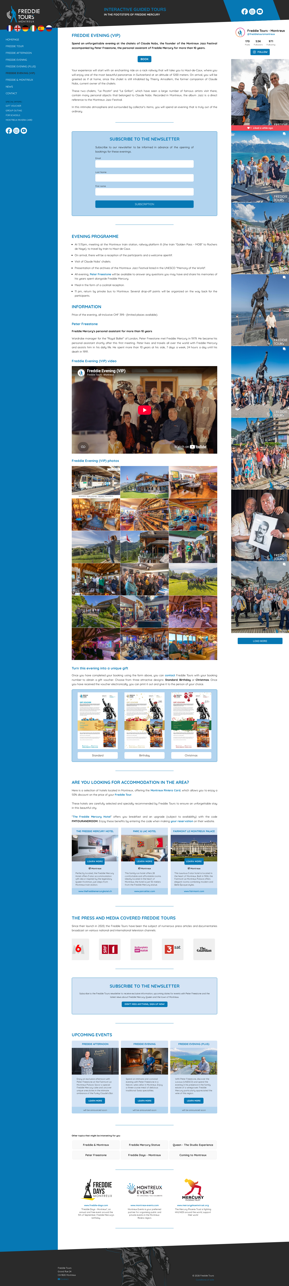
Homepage (12, 39)
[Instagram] (252, 12)
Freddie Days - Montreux (144, 1155)
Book (144, 59)
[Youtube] (260, 12)
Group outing (14, 110)
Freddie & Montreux (19, 79)
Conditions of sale (205, 1279)
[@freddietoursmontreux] (241, 33)
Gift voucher (13, 105)
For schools (13, 115)
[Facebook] (245, 12)
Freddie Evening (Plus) (21, 66)
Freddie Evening (16, 59)
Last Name (100, 172)
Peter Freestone (100, 274)
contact (170, 675)
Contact (11, 93)
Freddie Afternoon (19, 52)
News (9, 86)
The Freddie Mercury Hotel (92, 816)
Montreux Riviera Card (19, 120)
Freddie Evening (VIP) (20, 73)
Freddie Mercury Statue (144, 1145)
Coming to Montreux (192, 1155)
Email (98, 158)
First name (100, 186)
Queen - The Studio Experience (193, 1145)
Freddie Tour (15, 46)
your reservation (182, 821)
